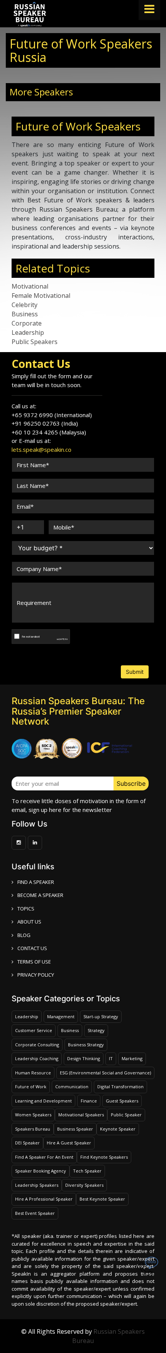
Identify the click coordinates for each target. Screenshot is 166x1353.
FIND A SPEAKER (35, 882)
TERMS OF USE (34, 961)
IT (111, 1058)
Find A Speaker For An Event (44, 1157)
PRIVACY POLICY (35, 974)
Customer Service (33, 1030)
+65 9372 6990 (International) (52, 415)
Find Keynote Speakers (104, 1157)
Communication (71, 1086)
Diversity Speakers (84, 1185)
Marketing (132, 1058)
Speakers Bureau (32, 1129)
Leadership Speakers (36, 1185)
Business (25, 314)
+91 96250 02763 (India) (45, 423)
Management (61, 1016)
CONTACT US (32, 948)
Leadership (28, 332)
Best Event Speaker (35, 1213)
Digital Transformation (120, 1086)
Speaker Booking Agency (40, 1171)
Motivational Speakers (81, 1114)
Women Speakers (33, 1114)
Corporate (27, 323)
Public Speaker (126, 1114)
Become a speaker (40, 895)
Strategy (96, 1030)
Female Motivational (41, 295)
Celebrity (24, 305)
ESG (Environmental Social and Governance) (105, 1073)
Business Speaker (75, 1129)
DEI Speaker (27, 1143)
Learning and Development (43, 1101)
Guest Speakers (122, 1101)
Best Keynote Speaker (102, 1199)
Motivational (30, 286)
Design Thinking (83, 1058)
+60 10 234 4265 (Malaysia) (49, 432)
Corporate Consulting (37, 1044)
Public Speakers (35, 341)
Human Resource (33, 1073)
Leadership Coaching (36, 1058)
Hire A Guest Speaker (69, 1143)
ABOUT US (29, 921)
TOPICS (25, 908)
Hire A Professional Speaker (44, 1199)
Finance (89, 1101)
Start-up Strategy (100, 1016)
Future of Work (30, 1086)
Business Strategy (86, 1044)
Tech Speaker (87, 1171)
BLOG (23, 935)
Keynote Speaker (118, 1129)
